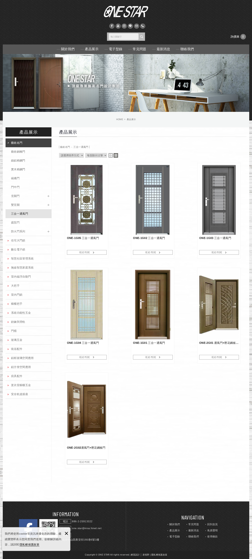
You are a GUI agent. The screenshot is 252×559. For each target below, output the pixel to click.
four (116, 155)
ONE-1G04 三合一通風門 (86, 315)
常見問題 (139, 49)
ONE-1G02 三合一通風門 (152, 210)
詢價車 (238, 36)
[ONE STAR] (126, 11)
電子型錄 (115, 49)
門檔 (14, 330)
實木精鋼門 (18, 169)
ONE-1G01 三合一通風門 (152, 315)
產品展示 (91, 49)
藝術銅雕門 (18, 151)
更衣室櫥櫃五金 (21, 385)
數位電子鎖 (18, 249)
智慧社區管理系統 (22, 258)
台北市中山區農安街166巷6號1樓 (79, 539)
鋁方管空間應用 (21, 367)
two (110, 155)
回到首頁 (212, 524)
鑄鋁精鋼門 (18, 160)
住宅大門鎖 (18, 240)
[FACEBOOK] (112, 26)
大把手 (15, 285)
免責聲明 (212, 530)
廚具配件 (16, 376)
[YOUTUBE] (118, 26)
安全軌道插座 (19, 394)
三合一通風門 (19, 213)
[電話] (142, 26)
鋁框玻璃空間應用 (22, 358)
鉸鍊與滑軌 (18, 321)
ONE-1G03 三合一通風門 (218, 210)
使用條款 (212, 536)
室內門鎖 (16, 294)
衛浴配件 (16, 348)
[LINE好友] (130, 26)
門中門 (15, 187)
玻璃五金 (16, 339)
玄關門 (15, 195)
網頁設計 (135, 554)
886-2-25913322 (82, 521)
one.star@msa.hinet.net (86, 528)
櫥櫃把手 (16, 303)
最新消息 (163, 49)
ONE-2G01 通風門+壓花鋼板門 (218, 315)
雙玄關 (15, 204)
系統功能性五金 (21, 312)
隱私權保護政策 (29, 544)
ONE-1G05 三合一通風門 (86, 210)
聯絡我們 (187, 49)
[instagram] (124, 26)
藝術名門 (16, 142)
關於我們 (68, 49)
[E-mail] (136, 26)
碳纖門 (15, 178)
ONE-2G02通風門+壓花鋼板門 (86, 420)
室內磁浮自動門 (21, 276)
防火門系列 (18, 231)
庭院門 (15, 222)
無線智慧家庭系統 (22, 267)
